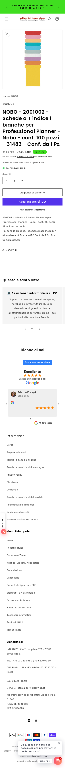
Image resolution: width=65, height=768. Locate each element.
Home (10, 540)
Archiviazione (14, 570)
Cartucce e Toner (16, 555)
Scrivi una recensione (37, 362)
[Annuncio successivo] (58, 6)
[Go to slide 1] (30, 418)
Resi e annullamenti (18, 512)
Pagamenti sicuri (16, 452)
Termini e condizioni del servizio (25, 497)
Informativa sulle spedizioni (28, 761)
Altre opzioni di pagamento (32, 209)
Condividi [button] (11, 249)
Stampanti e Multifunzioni (21, 592)
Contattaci (12, 489)
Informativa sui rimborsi (20, 504)
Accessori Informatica (19, 615)
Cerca (10, 444)
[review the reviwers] (12, 403)
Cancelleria (13, 577)
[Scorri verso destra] (40, 329)
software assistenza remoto (22, 519)
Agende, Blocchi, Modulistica (23, 562)
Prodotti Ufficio (15, 622)
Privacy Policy (14, 474)
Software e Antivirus (18, 600)
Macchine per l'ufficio (19, 607)
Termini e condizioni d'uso (21, 459)
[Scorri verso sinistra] (25, 329)
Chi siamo (12, 482)
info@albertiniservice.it (31, 687)
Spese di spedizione (25, 156)
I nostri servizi (15, 547)
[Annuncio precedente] (6, 6)
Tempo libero (14, 629)
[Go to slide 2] (32, 418)
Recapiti (48, 761)
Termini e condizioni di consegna (25, 467)
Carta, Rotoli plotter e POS (21, 585)
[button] (6, 19)
